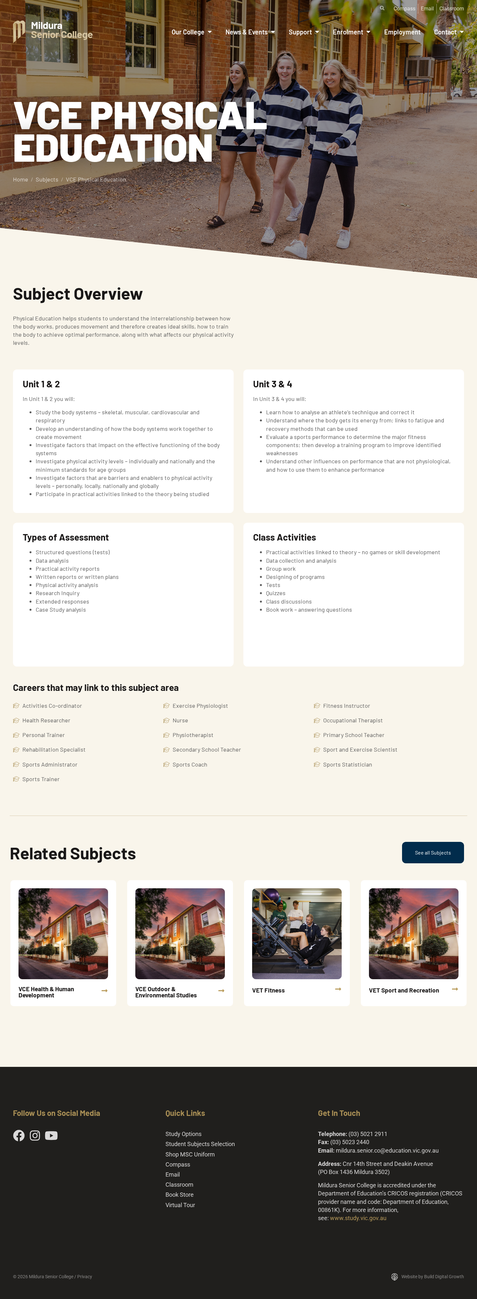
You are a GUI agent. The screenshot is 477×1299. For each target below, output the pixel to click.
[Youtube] (51, 1136)
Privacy (84, 1276)
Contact (445, 32)
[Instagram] (35, 1136)
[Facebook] (19, 1136)
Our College (188, 32)
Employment (402, 32)
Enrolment (348, 32)
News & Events (247, 32)
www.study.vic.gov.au (358, 1218)
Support (300, 32)
